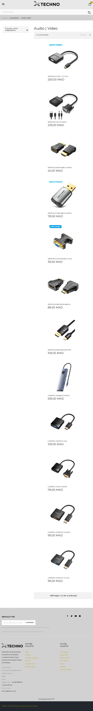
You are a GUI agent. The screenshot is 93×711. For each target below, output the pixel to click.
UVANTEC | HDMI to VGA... (58, 441)
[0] (90, 5)
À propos (28, 655)
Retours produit (65, 658)
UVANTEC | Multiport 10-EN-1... (59, 395)
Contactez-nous (30, 664)
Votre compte (64, 645)
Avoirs (62, 664)
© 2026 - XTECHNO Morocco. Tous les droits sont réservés (20, 706)
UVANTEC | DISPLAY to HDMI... (59, 532)
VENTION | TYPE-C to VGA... (58, 76)
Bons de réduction (66, 669)
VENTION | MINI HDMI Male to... (60, 304)
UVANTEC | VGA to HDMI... (58, 487)
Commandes (64, 661)
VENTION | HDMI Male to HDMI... (60, 167)
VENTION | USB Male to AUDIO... (60, 213)
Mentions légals (30, 666)
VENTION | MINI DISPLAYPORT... (60, 350)
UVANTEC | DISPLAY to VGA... (59, 578)
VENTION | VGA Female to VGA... (60, 259)
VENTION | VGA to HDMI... (57, 122)
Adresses (63, 666)
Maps (27, 652)
